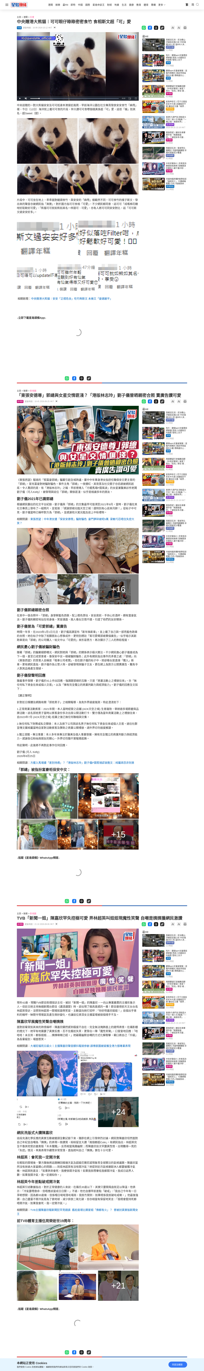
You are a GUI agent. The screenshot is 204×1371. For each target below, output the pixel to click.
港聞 (25, 17)
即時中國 (170, 47)
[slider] (74, 98)
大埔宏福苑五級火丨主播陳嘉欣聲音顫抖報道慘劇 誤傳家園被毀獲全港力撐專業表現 (80, 1045)
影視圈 (169, 94)
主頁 (19, 17)
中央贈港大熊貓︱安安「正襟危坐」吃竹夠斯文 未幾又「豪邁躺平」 (71, 298)
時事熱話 (170, 186)
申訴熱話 (170, 109)
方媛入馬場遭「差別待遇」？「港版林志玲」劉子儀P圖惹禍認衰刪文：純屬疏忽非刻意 (82, 762)
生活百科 (170, 124)
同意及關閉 (177, 1364)
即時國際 (170, 155)
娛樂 (25, 391)
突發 (168, 63)
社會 (32, 17)
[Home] (19, 4)
